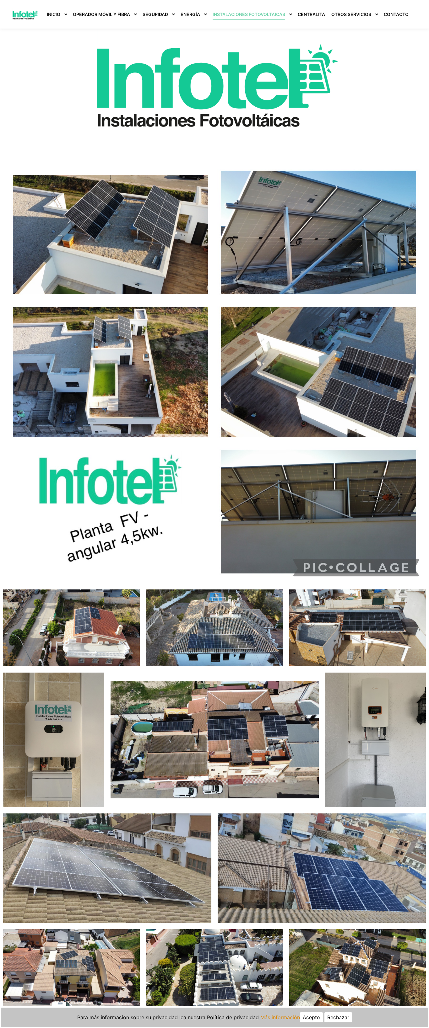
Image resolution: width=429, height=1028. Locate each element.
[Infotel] (25, 14)
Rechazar (338, 1017)
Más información (280, 1017)
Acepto (311, 1017)
